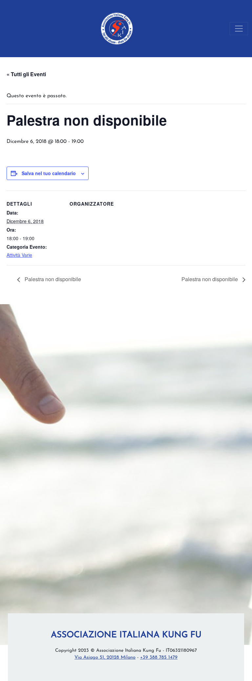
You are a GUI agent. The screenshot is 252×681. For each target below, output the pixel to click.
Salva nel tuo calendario (49, 173)
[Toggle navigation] (239, 28)
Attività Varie (19, 255)
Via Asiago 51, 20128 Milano (105, 657)
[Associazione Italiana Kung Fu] (116, 29)
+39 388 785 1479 (159, 657)
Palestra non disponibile (52, 279)
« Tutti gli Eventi (26, 74)
